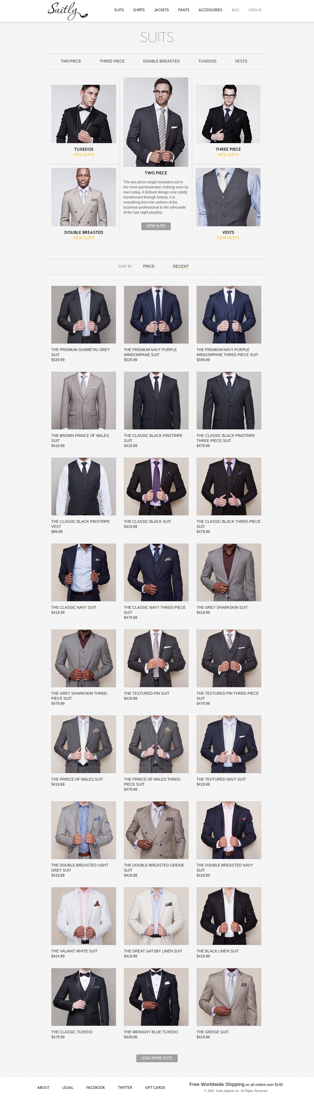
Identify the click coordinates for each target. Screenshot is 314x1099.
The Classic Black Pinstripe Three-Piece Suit (229, 401)
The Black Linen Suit (229, 916)
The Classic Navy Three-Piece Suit (156, 572)
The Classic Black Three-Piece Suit (229, 487)
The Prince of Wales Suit (83, 744)
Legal (67, 1088)
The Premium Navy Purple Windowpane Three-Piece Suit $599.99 (227, 355)
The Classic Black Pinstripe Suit (156, 401)
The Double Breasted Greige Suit (156, 830)
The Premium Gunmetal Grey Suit (83, 315)
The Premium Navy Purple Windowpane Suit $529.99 (150, 355)
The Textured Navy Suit (229, 744)
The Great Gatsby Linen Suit (156, 916)
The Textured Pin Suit (156, 658)
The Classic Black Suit (156, 487)
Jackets (161, 10)
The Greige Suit (229, 997)
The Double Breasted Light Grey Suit (83, 830)
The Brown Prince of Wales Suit (83, 401)
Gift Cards (155, 1088)
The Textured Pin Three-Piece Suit (229, 658)
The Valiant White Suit (83, 916)
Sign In (255, 10)
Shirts (139, 10)
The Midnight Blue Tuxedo (156, 997)
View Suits (83, 155)
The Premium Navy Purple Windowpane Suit (156, 315)
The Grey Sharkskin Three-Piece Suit (83, 658)
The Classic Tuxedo (83, 997)
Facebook (95, 1088)
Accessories (211, 10)
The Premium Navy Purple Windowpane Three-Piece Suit (229, 315)
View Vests (228, 238)
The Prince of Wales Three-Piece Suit (156, 744)
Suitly (68, 11)
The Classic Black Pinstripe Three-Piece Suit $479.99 (226, 441)
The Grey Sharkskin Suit (229, 572)
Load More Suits (157, 1058)
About (43, 1088)
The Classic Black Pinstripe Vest (83, 487)
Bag (235, 10)
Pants (183, 10)
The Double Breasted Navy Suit (229, 830)
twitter (125, 1088)
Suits (119, 10)
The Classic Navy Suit (83, 572)
